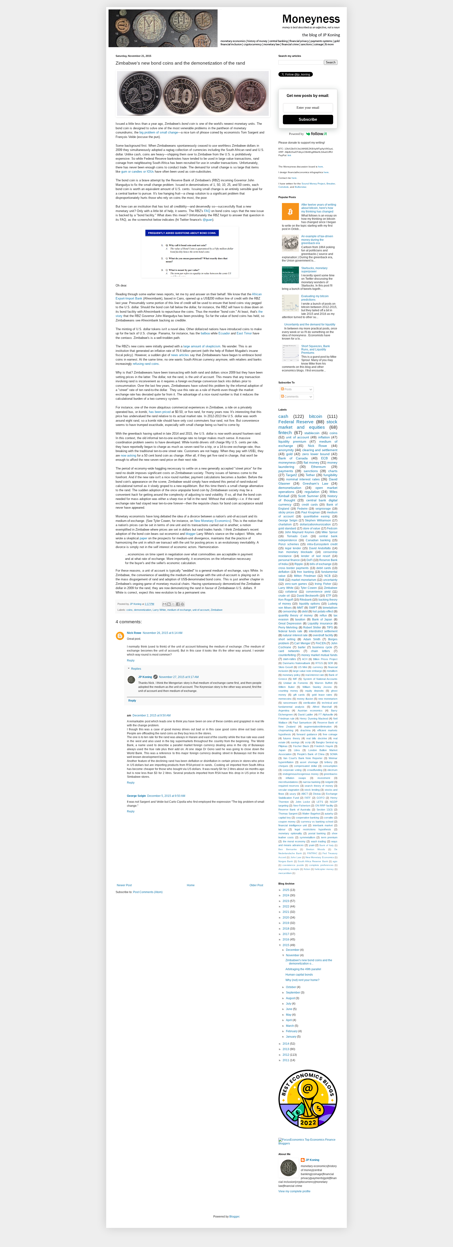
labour (281, 829)
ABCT (304, 793)
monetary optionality (290, 833)
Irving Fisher (323, 584)
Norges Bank (285, 861)
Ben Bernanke (287, 849)
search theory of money (319, 785)
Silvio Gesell (285, 667)
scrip (308, 742)
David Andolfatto (320, 548)
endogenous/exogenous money (301, 774)
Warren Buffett (323, 683)
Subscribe (308, 119)
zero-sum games (296, 584)
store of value (311, 528)
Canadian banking (318, 540)
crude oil (284, 595)
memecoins (285, 698)
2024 (286, 895)
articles (184, 355)
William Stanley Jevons (317, 687)
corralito (328, 817)
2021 (286, 912)
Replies (136, 669)
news (174, 355)
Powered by (296, 134)
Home (191, 885)
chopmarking (285, 730)
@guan (207, 219)
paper (143, 538)
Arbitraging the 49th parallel (303, 969)
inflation (324, 437)
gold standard (287, 528)
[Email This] (164, 604)
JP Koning (145, 677)
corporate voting (292, 770)
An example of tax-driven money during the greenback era (317, 240)
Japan (281, 750)
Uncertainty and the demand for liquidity (309, 324)
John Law (295, 857)
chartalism (285, 524)
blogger (191, 534)
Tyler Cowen (309, 588)
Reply (130, 660)
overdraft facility (323, 635)
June (289, 1009)
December (293, 950)
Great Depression (290, 623)
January (291, 1036)
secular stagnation (288, 789)
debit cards (323, 568)
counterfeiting (287, 655)
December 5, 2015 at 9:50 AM (166, 796)
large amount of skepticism (201, 346)
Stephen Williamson (318, 520)
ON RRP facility (324, 805)
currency (318, 667)
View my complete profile (294, 1191)
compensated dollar (305, 766)
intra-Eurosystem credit (322, 544)
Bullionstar (300, 187)
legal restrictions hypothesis (313, 829)
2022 (286, 906)
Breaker (331, 183)
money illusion (305, 698)
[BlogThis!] (169, 604)
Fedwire (302, 508)
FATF (308, 797)
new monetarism (327, 698)
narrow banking (311, 782)
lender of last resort (315, 556)
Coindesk (283, 187)
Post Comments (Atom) (148, 892)
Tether (310, 475)
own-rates (289, 659)
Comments (291, 396)
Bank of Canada (293, 458)
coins (129, 609)
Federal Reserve (296, 421)
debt (305, 611)
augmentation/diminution (317, 726)
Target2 (291, 475)
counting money (288, 690)
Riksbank (306, 599)
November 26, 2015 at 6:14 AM (162, 633)
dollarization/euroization (315, 524)
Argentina (283, 710)
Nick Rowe (134, 633)
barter (302, 647)
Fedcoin (332, 528)
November (293, 955)
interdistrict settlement (323, 631)
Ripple (298, 564)
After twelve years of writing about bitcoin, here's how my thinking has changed (318, 208)
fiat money (311, 462)
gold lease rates (322, 694)
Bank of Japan (322, 619)
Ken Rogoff (285, 599)
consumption (330, 766)
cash (283, 416)
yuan (312, 845)
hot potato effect (323, 611)
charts (332, 471)
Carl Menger (302, 643)
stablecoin (311, 433)
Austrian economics (310, 710)
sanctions (311, 471)
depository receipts (288, 869)
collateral (291, 591)
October (291, 987)
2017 (286, 934)
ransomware (290, 702)
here (320, 166)
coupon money (287, 821)
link (289, 155)
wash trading (318, 841)
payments (285, 471)
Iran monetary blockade (295, 552)
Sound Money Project (313, 183)
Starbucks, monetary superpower (314, 269)
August (291, 998)
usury (292, 793)
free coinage (330, 734)
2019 (286, 923)
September (293, 992)
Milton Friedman (305, 576)
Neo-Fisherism (301, 805)
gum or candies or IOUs (137, 171)
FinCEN (321, 643)
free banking (305, 572)
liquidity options (309, 603)
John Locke (303, 801)
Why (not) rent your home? (302, 980)
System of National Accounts (320, 679)
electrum (332, 770)
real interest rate (314, 674)
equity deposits (314, 690)
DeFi (309, 560)
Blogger (234, 1216)
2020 (286, 917)
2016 (286, 939)
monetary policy (291, 674)
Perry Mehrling (288, 627)
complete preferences (321, 865)
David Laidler (305, 714)
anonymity (286, 450)
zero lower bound (316, 454)
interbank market (323, 825)
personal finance (289, 560)
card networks (289, 651)
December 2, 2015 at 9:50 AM (152, 715)
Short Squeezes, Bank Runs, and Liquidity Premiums (315, 350)
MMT (300, 607)
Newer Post (124, 885)
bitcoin (315, 416)
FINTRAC (312, 853)
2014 (286, 1043)
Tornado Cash (297, 536)
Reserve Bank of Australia (294, 809)
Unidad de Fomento (295, 683)
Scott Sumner (308, 496)
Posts (288, 389)
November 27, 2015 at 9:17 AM (179, 677)
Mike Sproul (329, 532)
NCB (327, 576)
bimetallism (330, 607)
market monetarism (303, 580)
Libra (297, 750)
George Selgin (136, 796)
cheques (283, 766)
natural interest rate (295, 635)
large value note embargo (307, 670)
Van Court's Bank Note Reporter (303, 758)
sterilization (309, 702)
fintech (285, 432)
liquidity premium (292, 441)
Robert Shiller (312, 627)
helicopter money (324, 869)
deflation (283, 572)
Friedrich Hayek (323, 746)
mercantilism (285, 873)
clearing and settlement (320, 450)
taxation (300, 619)
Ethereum (318, 467)
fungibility (330, 475)
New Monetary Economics (212, 521)
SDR (330, 663)
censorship (290, 611)
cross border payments (293, 568)
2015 (286, 945)
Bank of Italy (326, 845)
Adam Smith (311, 639)
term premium (329, 837)
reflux (323, 615)
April (289, 1020)
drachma (305, 730)
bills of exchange (320, 564)
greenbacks (330, 774)
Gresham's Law (315, 483)
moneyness (287, 462)
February (292, 1031)
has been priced (160, 412)
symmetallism (307, 837)
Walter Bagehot (311, 813)
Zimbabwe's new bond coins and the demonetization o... (308, 962)
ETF (328, 595)
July (289, 1003)
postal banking (317, 833)
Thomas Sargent (288, 813)
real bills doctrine (316, 738)
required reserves (288, 785)
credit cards (310, 504)
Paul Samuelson (302, 722)
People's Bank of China (310, 754)
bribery (328, 762)
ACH (304, 659)
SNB (281, 580)
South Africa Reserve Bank (313, 861)
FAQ (207, 211)
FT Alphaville (326, 714)
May (289, 1014)
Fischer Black (301, 746)
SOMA (333, 754)
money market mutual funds (319, 655)
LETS (320, 801)
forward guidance (307, 734)
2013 (286, 1049)
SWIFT (313, 607)
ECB (324, 458)
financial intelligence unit (292, 825)
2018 (286, 928)
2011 (286, 1060)
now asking (128, 455)
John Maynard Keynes (299, 532)
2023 (286, 901)
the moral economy (294, 841)
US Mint (302, 667)
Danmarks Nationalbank (296, 663)
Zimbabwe (216, 609)
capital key (284, 817)
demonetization (142, 609)
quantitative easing (317, 516)
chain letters (320, 651)
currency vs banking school (317, 821)
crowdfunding (314, 770)
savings (295, 742)
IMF (295, 679)
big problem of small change (158, 132)
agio (335, 861)
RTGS (319, 663)
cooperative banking (307, 817)
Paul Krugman (310, 512)
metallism (332, 670)
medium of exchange (179, 609)
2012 (286, 1054)
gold (289, 454)
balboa (205, 333)
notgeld (329, 782)
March (290, 1025)
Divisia (317, 793)
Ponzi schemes (288, 544)
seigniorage (323, 508)
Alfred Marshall (322, 706)
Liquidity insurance (320, 623)
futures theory (291, 738)
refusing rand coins (146, 364)
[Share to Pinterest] (182, 604)
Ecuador (224, 333)
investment (324, 778)
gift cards (299, 694)
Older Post (256, 885)
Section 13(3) (325, 809)
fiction (307, 869)
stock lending (311, 789)
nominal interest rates (303, 479)
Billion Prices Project (325, 659)
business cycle (322, 647)
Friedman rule (286, 718)
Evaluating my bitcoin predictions (315, 298)
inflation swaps (296, 778)
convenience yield (318, 591)
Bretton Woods (315, 849)
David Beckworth (308, 595)
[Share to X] (173, 604)
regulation (312, 492)
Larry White (159, 609)
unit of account (201, 609)
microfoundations (288, 782)
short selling (286, 639)
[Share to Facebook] (178, 604)
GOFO (321, 797)
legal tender (293, 548)
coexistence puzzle (293, 865)
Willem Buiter (286, 687)
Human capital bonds (299, 974)
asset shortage (309, 762)
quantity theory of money (295, 615)
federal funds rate (290, 631)
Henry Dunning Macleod (314, 718)
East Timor (244, 333)
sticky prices (286, 512)
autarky (329, 813)
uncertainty (330, 580)
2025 (286, 890)
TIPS (330, 627)
